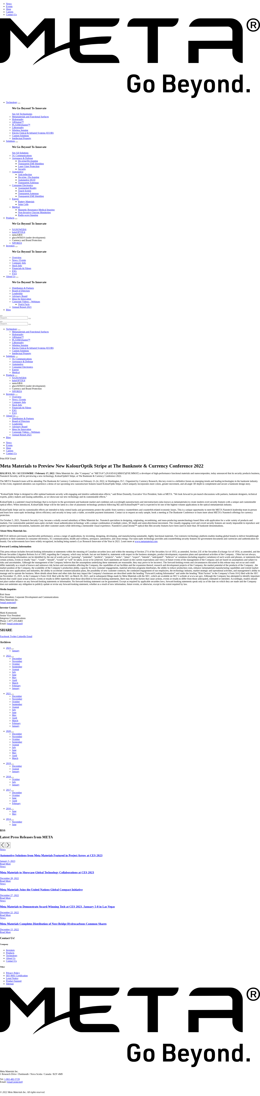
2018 (8, 776)
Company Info (19, 263)
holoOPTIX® (18, 232)
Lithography (18, 127)
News (9, 3)
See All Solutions (20, 153)
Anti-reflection (25, 174)
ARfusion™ (18, 122)
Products (10, 218)
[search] (1, 315)
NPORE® (17, 243)
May (14, 677)
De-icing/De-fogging (28, 161)
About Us (10, 276)
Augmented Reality (27, 188)
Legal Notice (12, 978)
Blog (8, 309)
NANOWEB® (19, 229)
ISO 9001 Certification (17, 975)
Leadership (17, 293)
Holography (17, 119)
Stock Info (17, 265)
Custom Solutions (20, 135)
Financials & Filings (21, 268)
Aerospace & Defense (22, 158)
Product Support (14, 981)
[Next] (8, 845)
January (15, 650)
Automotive (17, 171)
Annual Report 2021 (22, 307)
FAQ (14, 273)
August (15, 669)
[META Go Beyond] (130, 97)
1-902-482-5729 (12, 1079)
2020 (8, 731)
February (16, 685)
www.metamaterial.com (146, 541)
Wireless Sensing (20, 130)
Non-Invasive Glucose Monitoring (34, 212)
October (16, 664)
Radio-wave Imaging (28, 215)
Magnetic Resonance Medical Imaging (36, 209)
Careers (9, 12)
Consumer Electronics (22, 185)
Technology (11, 102)
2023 (8, 648)
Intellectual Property (21, 138)
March (15, 683)
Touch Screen (24, 190)
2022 (8, 656)
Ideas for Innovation (21, 299)
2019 (8, 763)
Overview (17, 257)
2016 (8, 808)
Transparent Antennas (28, 182)
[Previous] (2, 845)
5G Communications (22, 155)
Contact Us (11, 14)
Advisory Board (19, 296)
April (14, 680)
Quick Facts (23, 304)
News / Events (19, 260)
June (14, 675)
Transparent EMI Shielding (31, 163)
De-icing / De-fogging (28, 177)
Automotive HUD (26, 180)
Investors (10, 245)
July (14, 672)
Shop (8, 9)
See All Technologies (22, 114)
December (17, 658)
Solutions (10, 141)
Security (22, 169)
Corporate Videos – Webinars (26, 301)
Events (9, 6)
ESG (14, 271)
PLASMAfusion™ (21, 125)
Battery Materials (26, 201)
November (17, 661)
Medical (16, 207)
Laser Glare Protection (28, 166)
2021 (8, 693)
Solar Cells (23, 204)
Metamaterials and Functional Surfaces (30, 116)
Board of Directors (21, 290)
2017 (8, 790)
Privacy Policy (13, 973)
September (17, 666)
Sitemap (10, 983)
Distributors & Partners (23, 288)
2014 (8, 819)
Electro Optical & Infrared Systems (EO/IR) (33, 133)
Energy (15, 199)
